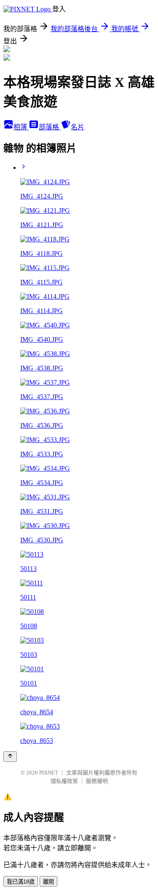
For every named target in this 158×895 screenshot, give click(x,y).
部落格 (50, 127)
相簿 (21, 127)
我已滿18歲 (21, 882)
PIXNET (48, 772)
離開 (48, 882)
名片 (77, 127)
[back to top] (10, 756)
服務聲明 (97, 781)
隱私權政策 (64, 781)
